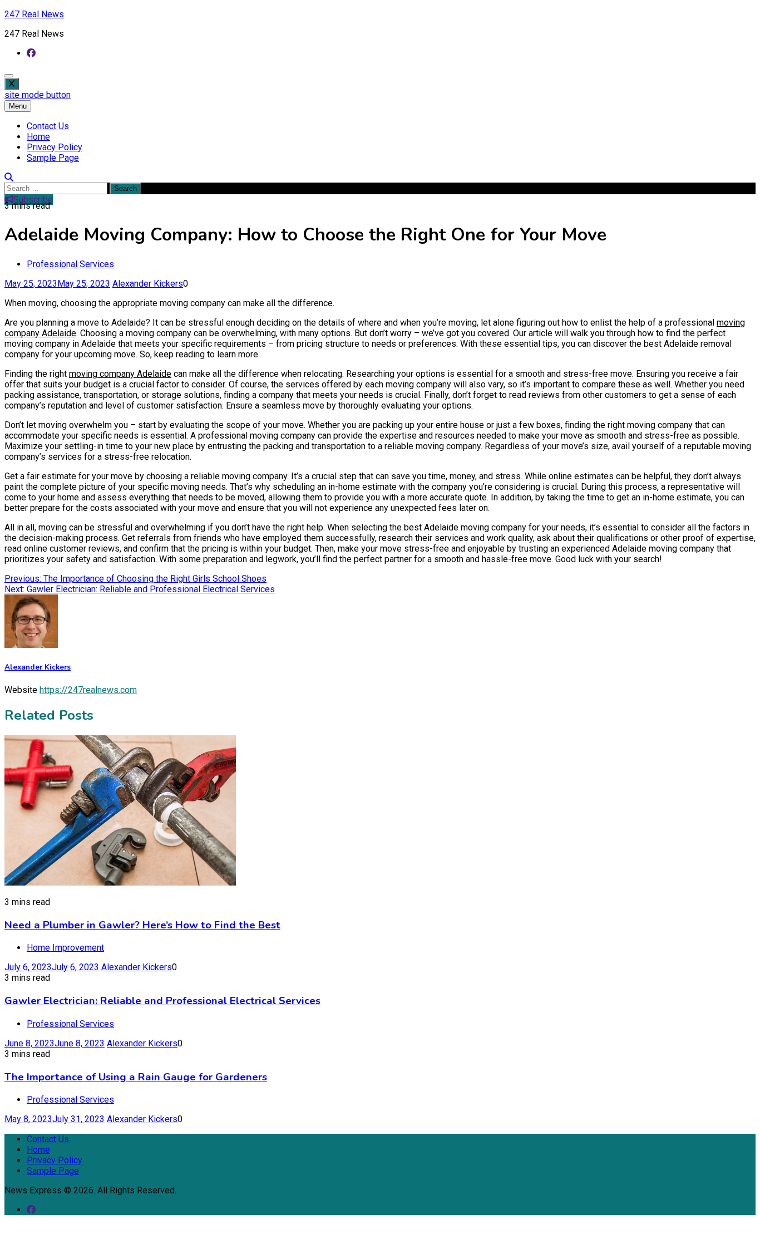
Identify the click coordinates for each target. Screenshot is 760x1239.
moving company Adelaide (120, 373)
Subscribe (33, 199)
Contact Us (48, 126)
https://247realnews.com (88, 690)
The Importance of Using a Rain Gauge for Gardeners (135, 1077)
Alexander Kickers (147, 283)
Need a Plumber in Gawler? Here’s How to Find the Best (142, 925)
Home (38, 136)
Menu (18, 106)
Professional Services (70, 264)
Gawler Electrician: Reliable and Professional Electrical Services (162, 1001)
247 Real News (34, 14)
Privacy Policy (54, 147)
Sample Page (53, 158)
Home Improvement (65, 947)
